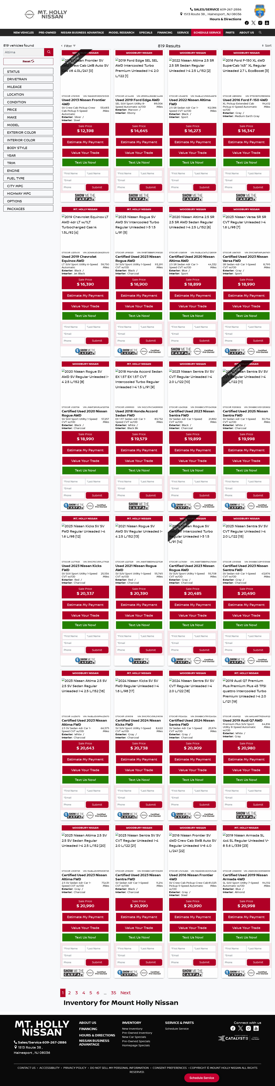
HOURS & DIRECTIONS (97, 1035)
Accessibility (49, 1068)
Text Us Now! (85, 162)
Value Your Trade (85, 152)
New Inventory (132, 1029)
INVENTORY (131, 1023)
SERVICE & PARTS (179, 1023)
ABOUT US (87, 1023)
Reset (27, 61)
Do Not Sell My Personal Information (119, 1068)
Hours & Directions (225, 19)
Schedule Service (177, 1029)
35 (113, 993)
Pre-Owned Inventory (137, 1033)
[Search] (48, 52)
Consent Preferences (170, 1068)
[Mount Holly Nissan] (46, 14)
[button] (23, 32)
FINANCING (88, 1029)
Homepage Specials (136, 1045)
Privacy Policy (75, 1068)
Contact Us (27, 1068)
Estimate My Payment (85, 141)
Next (125, 993)
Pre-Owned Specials (136, 1041)
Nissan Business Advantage (94, 1042)
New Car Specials (134, 1037)
